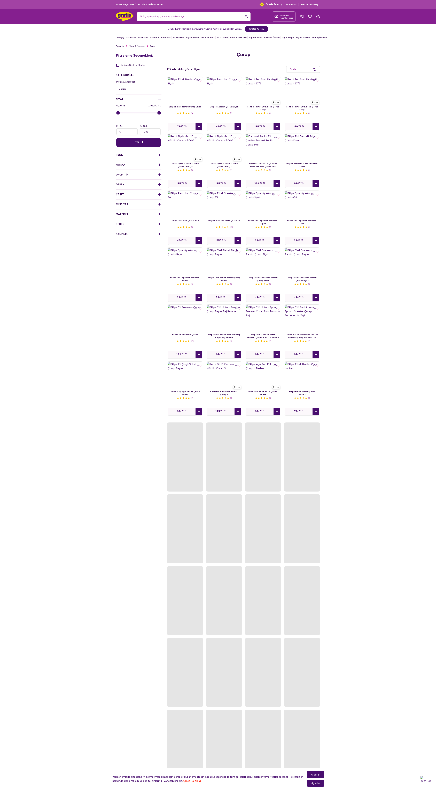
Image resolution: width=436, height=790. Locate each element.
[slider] (118, 113)
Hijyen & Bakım (303, 37)
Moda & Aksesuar (238, 37)
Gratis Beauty (274, 4)
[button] (199, 126)
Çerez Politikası (192, 781)
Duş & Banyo (288, 37)
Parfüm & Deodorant (160, 37)
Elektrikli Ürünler (272, 37)
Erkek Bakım (178, 37)
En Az (119, 126)
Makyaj (120, 37)
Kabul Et (316, 774)
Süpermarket (255, 37)
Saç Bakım (143, 37)
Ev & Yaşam (222, 37)
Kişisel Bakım (192, 37)
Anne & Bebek (208, 37)
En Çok (143, 126)
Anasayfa (120, 46)
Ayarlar (315, 783)
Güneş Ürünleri (319, 37)
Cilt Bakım (131, 37)
